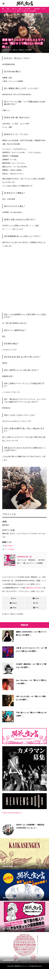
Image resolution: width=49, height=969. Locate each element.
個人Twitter (9, 546)
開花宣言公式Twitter (33, 588)
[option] (24, 829)
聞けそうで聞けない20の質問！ (23, 50)
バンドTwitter (9, 549)
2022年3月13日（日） (25, 557)
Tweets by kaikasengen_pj (11, 813)
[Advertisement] (24, 280)
